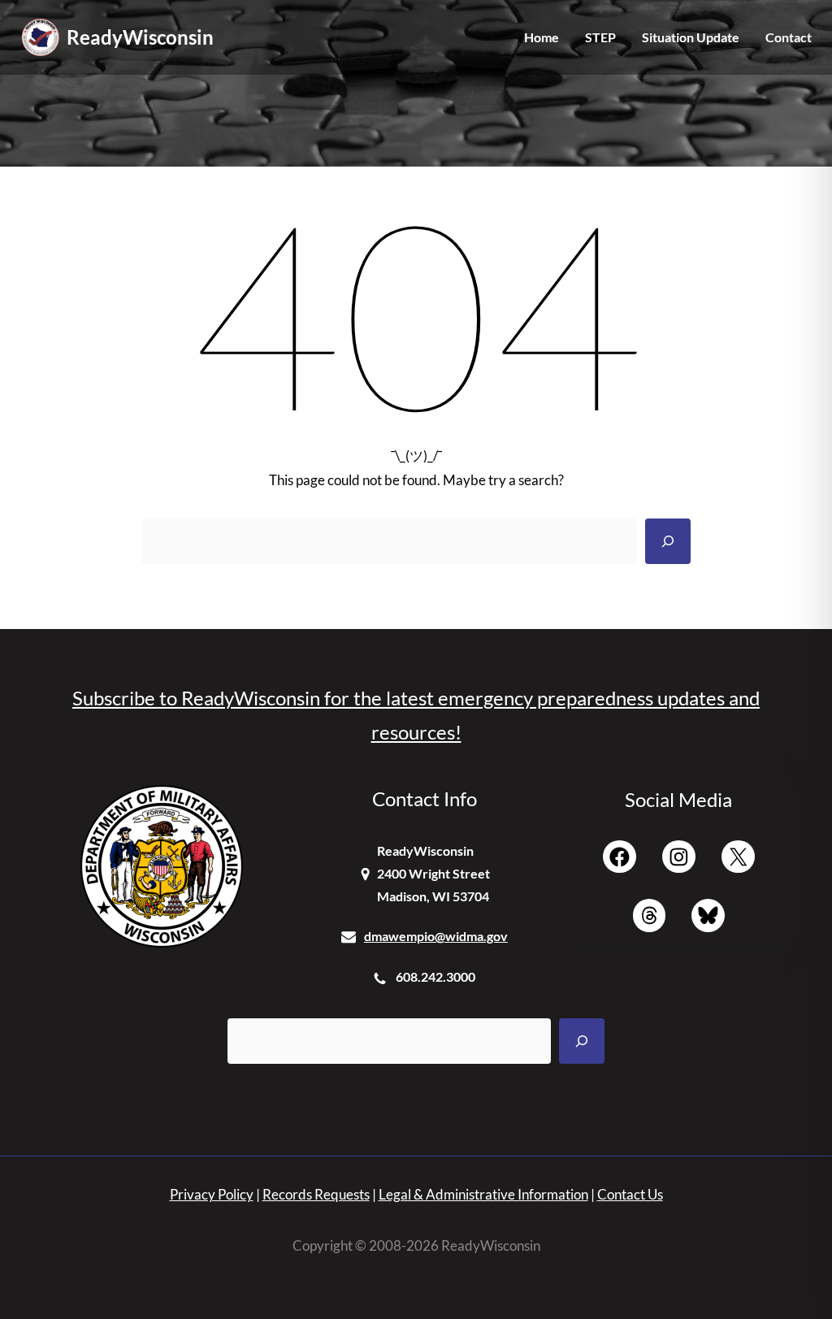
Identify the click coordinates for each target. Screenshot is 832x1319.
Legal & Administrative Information (483, 1194)
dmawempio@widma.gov (436, 936)
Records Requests (316, 1194)
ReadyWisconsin (140, 37)
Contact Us (630, 1194)
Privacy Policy (212, 1194)
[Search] (668, 541)
